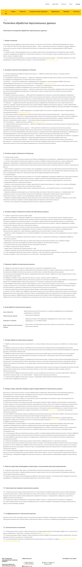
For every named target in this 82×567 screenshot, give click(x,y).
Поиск (70, 4)
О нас (6, 12)
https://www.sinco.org (52, 60)
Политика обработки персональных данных (9, 565)
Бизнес (13, 11)
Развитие (22, 11)
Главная (47, 4)
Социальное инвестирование (38, 11)
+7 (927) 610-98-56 (29, 564)
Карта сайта (55, 4)
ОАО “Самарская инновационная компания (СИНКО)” (10, 560)
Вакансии (66, 11)
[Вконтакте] (64, 563)
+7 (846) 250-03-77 (29, 562)
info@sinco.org (53, 410)
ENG (79, 4)
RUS (77, 4)
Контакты (63, 4)
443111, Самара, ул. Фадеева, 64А (49, 563)
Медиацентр (55, 11)
